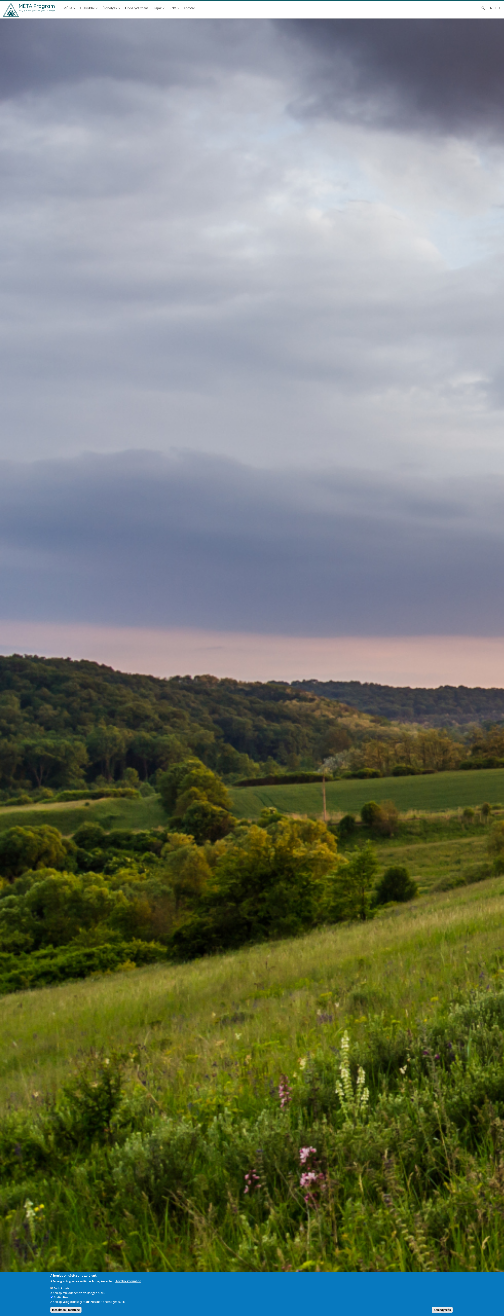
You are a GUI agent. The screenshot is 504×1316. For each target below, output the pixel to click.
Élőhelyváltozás (136, 8)
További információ (128, 1281)
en (490, 8)
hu (497, 8)
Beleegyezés (442, 1309)
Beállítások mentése (66, 1309)
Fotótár (189, 8)
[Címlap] (11, 10)
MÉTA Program (37, 6)
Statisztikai (61, 1297)
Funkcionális (61, 1288)
